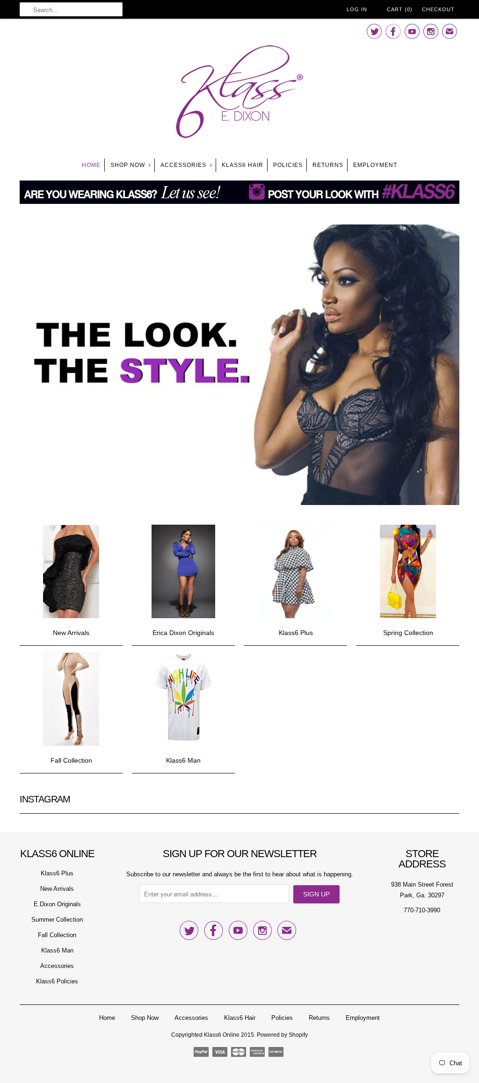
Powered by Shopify (282, 1035)
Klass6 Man (57, 950)
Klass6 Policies (57, 981)
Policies (288, 165)
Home (91, 165)
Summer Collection (57, 919)
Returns (327, 165)
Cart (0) (400, 9)
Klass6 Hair (242, 165)
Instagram (45, 799)
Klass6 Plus (57, 873)
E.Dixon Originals (57, 904)
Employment (375, 165)
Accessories (186, 165)
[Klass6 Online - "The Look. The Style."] (239, 93)
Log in (357, 9)
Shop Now (130, 165)
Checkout (438, 9)
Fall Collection (57, 935)
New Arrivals (57, 888)
